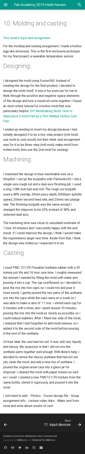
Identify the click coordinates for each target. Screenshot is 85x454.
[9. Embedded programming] (11, 422)
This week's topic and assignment (26, 38)
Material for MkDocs (43, 440)
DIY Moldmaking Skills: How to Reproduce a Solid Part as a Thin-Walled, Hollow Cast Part (40, 116)
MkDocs (22, 440)
